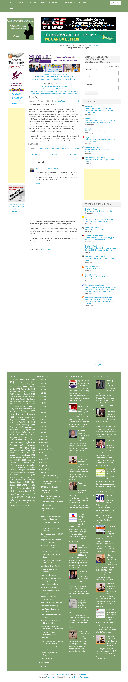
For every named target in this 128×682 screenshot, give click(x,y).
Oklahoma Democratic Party (23, 463)
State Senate (74, 149)
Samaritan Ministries (16, 477)
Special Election (24, 480)
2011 (41, 430)
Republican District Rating (28, 472)
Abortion (32, 392)
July (42, 456)
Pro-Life (39, 149)
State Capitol (54, 149)
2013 (41, 423)
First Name (89, 77)
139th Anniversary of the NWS (51, 602)
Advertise (32, 3)
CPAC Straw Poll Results (49, 487)
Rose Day (34, 97)
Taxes (22, 494)
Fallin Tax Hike (24, 422)
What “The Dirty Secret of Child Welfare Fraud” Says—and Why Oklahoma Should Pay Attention (100, 301)
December (44, 439)
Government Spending (19, 425)
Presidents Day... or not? (49, 551)
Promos (82, 3)
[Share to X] (34, 144)
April (42, 466)
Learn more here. (93, 45)
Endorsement (19, 420)
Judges (17, 439)
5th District (25, 389)
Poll (20, 470)
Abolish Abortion (17, 392)
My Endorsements (16, 458)
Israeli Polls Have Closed (49, 584)
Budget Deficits (30, 397)
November (44, 443)
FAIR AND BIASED (91, 267)
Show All (117, 309)
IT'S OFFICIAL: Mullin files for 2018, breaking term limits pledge (111, 615)
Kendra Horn (28, 439)
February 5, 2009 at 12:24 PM (50, 169)
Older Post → (74, 154)
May (42, 462)
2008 (41, 666)
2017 (16, 384)
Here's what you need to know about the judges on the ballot (83, 462)
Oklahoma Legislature (26, 465)
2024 (41, 386)
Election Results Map (26, 417)
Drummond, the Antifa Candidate (54, 89)
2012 (12, 382)
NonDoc (88, 217)
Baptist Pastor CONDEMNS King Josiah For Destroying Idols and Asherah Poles (100, 122)
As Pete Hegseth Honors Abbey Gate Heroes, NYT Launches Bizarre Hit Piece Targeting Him (99, 110)
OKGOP (17, 460)
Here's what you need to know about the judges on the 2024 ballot (83, 550)
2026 (41, 380)
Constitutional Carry (22, 404)
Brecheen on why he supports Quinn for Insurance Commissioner (54, 91)
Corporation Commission (23, 409)
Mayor (24, 453)
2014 (23, 382)
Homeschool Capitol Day (49, 606)
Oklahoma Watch (91, 246)
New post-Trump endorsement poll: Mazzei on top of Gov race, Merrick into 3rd (83, 576)
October (44, 446)
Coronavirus (31, 406)
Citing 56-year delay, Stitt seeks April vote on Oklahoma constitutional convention (100, 220)
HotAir (87, 137)
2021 (41, 396)
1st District (14, 379)
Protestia (88, 119)
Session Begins (46, 658)
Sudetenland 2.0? (47, 505)
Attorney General (22, 394)
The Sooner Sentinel (92, 227)
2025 (41, 383)
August (43, 452)
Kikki (37, 169)
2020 (15, 387)
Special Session (17, 482)
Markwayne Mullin (17, 450)
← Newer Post (34, 154)
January (44, 662)
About (20, 3)
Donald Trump (18, 411)
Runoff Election (21, 475)
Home (11, 3)
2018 (24, 384)
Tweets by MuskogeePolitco (102, 365)
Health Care (15, 432)
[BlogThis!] (32, 144)
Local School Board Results (50, 566)
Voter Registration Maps (20, 503)
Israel (22, 434)
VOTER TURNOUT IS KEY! (93, 269)
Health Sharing (68, 3)
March (43, 469)
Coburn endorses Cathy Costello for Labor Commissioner (111, 560)
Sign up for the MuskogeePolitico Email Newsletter (54, 76)
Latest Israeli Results (48, 575)
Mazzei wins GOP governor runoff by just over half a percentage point (99, 239)
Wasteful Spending (17, 505)
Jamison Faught (60, 101)
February (44, 472)
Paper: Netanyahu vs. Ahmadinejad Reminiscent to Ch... (51, 511)
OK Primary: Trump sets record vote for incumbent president (111, 445)
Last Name (89, 84)
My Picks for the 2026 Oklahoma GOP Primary (83, 383)
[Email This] (29, 144)
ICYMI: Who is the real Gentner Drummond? (83, 633)
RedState (88, 106)
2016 (34, 382)
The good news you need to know (54, 74)
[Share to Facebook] (37, 144)
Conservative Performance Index (25, 401)
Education (15, 414)
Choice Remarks (91, 275)
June (43, 459)
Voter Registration (23, 500)
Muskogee (26, 455)
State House (64, 149)
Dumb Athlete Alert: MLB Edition (52, 502)
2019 (34, 384)
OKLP (29, 460)
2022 (25, 387)
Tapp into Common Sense (94, 285)
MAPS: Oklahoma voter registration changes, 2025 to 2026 (83, 409)
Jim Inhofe (30, 437)
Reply (38, 183)
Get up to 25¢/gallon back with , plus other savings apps (55, 79)
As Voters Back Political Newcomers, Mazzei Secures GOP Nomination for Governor (101, 249)
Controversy (15, 406)
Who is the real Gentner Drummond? (55, 86)
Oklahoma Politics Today (94, 236)
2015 (41, 416)
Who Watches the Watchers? (95, 229)
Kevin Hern (14, 442)
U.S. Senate (30, 497)
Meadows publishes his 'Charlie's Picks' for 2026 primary (83, 435)
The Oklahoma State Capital (95, 158)
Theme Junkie (51, 677)
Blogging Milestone (16, 397)
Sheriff (12, 480)
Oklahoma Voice (91, 209)
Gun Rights (26, 430)
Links (11, 9)
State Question (23, 488)
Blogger (84, 674)
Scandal (29, 477)
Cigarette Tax (18, 399)
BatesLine (88, 129)
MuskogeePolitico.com (62, 674)
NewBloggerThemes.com (80, 677)
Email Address (91, 69)
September (45, 449)
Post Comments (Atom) (47, 249)
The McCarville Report (93, 147)
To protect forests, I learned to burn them (99, 211)
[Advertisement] (16, 145)
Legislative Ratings (48, 3)
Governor (13, 427)
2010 (28, 379)
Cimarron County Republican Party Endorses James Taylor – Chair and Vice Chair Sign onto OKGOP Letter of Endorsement (100, 289)
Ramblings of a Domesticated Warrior (98, 297)
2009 (41, 436)
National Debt (31, 458)
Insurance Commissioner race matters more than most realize (55, 94)
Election (31, 414)
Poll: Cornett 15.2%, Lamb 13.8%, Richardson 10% (110, 474)
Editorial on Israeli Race (49, 587)
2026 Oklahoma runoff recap (95, 131)
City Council (31, 399)
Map (27, 448)
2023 (41, 390)
